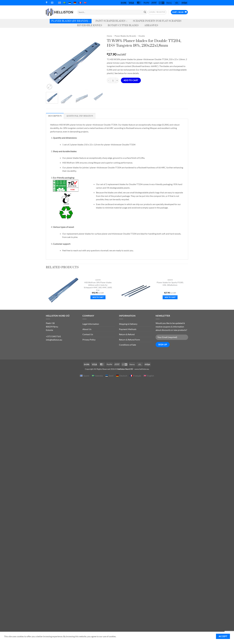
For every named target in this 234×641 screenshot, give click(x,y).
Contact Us (87, 334)
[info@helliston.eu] (52, 3)
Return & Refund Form (129, 339)
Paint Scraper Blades (110, 21)
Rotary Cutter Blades (123, 25)
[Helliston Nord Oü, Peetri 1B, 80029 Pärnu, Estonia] (47, 3)
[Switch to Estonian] (69, 2)
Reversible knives (89, 25)
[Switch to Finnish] (59, 2)
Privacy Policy (88, 339)
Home (109, 36)
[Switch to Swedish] (64, 2)
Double (142, 36)
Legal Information (90, 324)
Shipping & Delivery (128, 324)
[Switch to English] (85, 2)
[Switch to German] (74, 2)
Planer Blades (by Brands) (69, 21)
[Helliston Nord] (59, 12)
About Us (86, 329)
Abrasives (151, 25)
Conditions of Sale (127, 344)
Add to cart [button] (97, 297)
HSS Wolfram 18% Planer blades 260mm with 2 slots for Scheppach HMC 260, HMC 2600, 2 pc (98, 286)
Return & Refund (127, 334)
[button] (157, 12)
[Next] (98, 61)
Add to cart (131, 80)
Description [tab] (55, 116)
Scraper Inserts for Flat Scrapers (157, 21)
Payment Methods (127, 329)
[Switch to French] (80, 2)
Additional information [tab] (79, 116)
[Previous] (50, 61)
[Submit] (145, 12)
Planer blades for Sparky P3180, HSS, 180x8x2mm (170, 283)
